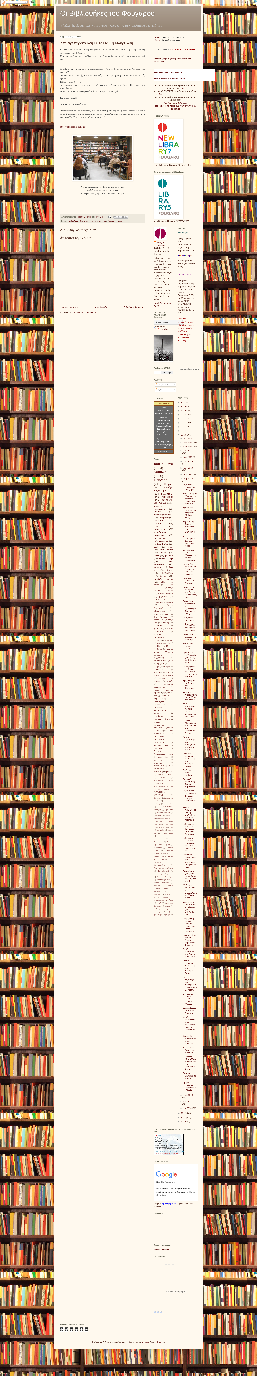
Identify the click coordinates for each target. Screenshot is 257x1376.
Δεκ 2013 (188, 438)
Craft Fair (166, 696)
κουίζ (159, 903)
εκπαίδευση (159, 716)
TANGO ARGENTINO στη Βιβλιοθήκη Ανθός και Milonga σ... (189, 813)
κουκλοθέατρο (166, 549)
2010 (183, 1121)
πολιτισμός (158, 670)
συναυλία (158, 626)
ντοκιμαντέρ (159, 725)
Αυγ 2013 (188, 457)
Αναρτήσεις (162, 384)
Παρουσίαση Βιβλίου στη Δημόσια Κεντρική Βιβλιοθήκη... (189, 797)
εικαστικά (158, 567)
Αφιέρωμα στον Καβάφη (187, 772)
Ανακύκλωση (159, 705)
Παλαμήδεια (169, 804)
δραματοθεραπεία (163, 813)
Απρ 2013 (188, 478)
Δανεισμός (157, 798)
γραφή (167, 894)
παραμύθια (163, 517)
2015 (183, 427)
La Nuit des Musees (163, 646)
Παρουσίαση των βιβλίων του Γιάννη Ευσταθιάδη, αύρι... (190, 592)
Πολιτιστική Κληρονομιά (163, 874)
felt (172, 827)
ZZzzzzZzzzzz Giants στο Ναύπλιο (189, 1010)
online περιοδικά (163, 836)
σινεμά (157, 640)
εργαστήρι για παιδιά (163, 501)
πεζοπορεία (158, 912)
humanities (160, 830)
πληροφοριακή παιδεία (162, 818)
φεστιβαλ (169, 555)
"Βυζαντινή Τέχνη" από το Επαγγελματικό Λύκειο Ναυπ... (190, 891)
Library (157, 40)
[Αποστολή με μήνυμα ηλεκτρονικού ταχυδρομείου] (114, 217)
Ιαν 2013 (187, 1108)
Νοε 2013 (188, 442)
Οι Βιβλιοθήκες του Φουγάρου (107, 13)
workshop (167, 496)
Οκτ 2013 (188, 446)
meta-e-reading (167, 833)
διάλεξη (170, 681)
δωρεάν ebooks (161, 897)
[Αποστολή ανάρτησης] (110, 217)
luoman (145, 1342)
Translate (164, 329)
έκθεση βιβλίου (163, 757)
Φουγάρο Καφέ (166, 558)
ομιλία (156, 526)
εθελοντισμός (159, 611)
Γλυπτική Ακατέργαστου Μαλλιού (160, 710)
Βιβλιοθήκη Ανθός (169, 1204)
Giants (163, 778)
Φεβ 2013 (187, 1101)
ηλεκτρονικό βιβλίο (162, 766)
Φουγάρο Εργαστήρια (163, 489)
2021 (183, 402)
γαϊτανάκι (157, 894)
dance (156, 620)
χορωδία (169, 728)
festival (170, 585)
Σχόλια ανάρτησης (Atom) (84, 312)
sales (156, 839)
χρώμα (167, 915)
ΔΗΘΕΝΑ (158, 748)
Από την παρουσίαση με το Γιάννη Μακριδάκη (190, 696)
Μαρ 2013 (188, 1095)
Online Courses (159, 821)
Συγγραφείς (159, 658)
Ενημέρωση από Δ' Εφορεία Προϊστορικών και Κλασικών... (189, 924)
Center (157, 37)
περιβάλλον (159, 637)
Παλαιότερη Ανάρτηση (134, 307)
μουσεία (169, 772)
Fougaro (120, 221)
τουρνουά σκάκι (165, 775)
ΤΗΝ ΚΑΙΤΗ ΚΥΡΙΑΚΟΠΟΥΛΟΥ (169, 78)
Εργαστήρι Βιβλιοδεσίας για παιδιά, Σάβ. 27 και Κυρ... (190, 657)
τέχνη (156, 696)
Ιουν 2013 (188, 468)
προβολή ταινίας (163, 579)
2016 (183, 423)
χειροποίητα (158, 915)
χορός (166, 599)
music (163, 552)
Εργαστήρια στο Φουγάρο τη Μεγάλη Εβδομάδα (189, 555)
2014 (183, 431)
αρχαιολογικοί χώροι (163, 661)
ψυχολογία (163, 597)
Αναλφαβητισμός (161, 745)
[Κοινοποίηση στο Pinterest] (126, 217)
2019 (183, 410)
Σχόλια (160, 389)
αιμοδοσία (158, 760)
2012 (183, 1113)
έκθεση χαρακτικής (161, 883)
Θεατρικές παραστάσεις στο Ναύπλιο (189, 1040)
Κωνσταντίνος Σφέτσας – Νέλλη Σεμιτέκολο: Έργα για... (189, 940)
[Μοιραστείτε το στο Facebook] (123, 217)
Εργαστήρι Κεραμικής (163, 602)
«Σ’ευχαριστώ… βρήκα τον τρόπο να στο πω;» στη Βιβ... (190, 671)
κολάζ (168, 815)
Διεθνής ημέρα (159, 856)
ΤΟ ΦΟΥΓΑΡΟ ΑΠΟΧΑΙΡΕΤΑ (168, 72)
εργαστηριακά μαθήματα (163, 900)
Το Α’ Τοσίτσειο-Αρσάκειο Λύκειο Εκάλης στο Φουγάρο (189, 710)
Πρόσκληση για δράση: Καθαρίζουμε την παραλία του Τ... (190, 876)
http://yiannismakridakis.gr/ (73, 126)
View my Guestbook (161, 1249)
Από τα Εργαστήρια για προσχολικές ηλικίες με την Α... (189, 743)
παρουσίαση (160, 529)
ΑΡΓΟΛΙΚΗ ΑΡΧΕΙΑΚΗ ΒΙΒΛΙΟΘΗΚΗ (160, 740)
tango (159, 649)
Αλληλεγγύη (159, 702)
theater (169, 547)
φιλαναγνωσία (163, 643)
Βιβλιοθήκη (73, 221)
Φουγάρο (111, 221)
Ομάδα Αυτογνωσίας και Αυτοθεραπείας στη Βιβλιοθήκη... (189, 1024)
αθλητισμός (158, 885)
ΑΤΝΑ (166, 839)
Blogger (160, 1342)
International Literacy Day (163, 786)
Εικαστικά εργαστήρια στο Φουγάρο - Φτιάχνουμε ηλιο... (189, 860)
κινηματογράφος (161, 614)
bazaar (163, 576)
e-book (160, 731)
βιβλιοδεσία (169, 810)
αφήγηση (160, 664)
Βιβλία (156, 555)
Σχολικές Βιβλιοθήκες (165, 877)
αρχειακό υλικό (160, 891)
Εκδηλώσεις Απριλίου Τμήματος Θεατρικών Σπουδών (189, 829)
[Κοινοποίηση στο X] (120, 217)
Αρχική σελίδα (101, 307)
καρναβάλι (158, 634)
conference (169, 824)
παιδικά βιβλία (161, 544)
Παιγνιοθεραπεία (163, 871)
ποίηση (166, 623)
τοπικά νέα (101, 221)
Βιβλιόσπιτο (158, 848)
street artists (163, 789)
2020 (183, 406)
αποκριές (158, 681)
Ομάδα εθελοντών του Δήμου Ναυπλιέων (189, 953)
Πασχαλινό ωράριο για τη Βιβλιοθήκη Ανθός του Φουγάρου (189, 624)
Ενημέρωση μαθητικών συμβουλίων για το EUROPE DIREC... (189, 908)
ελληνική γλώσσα (162, 719)
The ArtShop (160, 617)
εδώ (182, 88)
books (156, 547)
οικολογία (158, 728)
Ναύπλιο (160, 472)
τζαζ (168, 912)
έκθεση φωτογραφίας (163, 675)
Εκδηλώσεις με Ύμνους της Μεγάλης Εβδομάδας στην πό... (190, 498)
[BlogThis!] (117, 217)
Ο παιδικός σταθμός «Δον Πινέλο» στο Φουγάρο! (189, 999)
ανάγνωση (163, 678)
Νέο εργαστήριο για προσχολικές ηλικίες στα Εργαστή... (190, 983)
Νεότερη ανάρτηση (69, 307)
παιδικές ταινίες (161, 909)
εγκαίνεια (158, 763)
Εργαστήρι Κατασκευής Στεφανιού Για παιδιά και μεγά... (189, 569)
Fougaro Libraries (161, 244)
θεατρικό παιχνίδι (165, 594)
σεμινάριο (169, 591)
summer (157, 672)
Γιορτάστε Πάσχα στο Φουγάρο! (189, 487)
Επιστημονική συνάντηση (163, 868)
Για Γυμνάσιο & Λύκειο (175, 103)
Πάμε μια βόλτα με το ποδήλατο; (189, 1075)
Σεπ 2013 (187, 450)
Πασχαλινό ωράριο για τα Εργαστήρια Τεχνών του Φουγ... (189, 607)
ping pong (160, 699)
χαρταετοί (158, 629)
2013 (183, 435)
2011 (183, 1117)
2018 (183, 414)
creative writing (161, 827)
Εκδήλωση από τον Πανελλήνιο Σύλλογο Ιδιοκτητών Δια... (189, 844)
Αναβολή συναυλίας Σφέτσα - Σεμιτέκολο (189, 783)
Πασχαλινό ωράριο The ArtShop (189, 637)
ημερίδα (166, 693)
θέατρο (170, 570)
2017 (183, 418)
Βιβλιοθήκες (167, 573)
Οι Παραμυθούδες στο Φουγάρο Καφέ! (189, 541)
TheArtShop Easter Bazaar (188, 646)
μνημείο (167, 906)
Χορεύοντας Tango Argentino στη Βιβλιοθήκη (189, 526)
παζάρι (167, 667)
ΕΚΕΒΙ (167, 672)
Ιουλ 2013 (188, 461)
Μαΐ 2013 (188, 474)
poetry (156, 599)
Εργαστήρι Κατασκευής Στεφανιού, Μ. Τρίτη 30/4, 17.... (189, 512)
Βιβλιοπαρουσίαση (88, 221)
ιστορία (157, 722)
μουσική (157, 511)
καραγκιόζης (158, 815)
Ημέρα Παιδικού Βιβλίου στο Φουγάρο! (189, 1086)
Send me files (169, 1264)
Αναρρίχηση (158, 842)
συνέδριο (169, 640)
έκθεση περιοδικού (163, 880)
